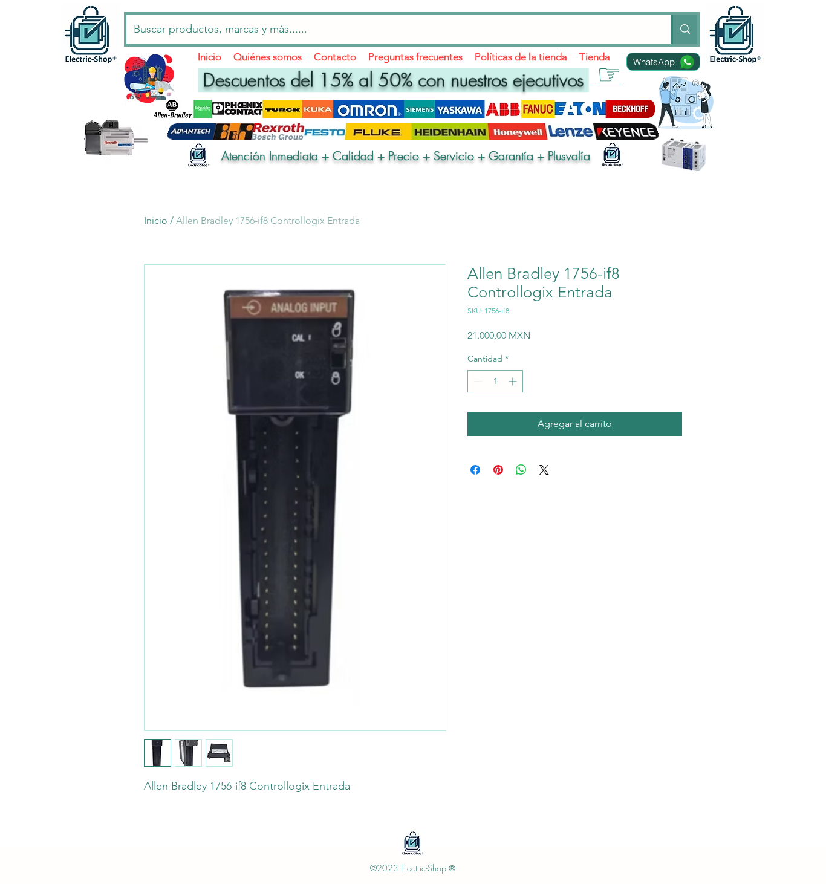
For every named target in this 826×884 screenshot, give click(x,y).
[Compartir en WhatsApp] (521, 470)
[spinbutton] (495, 381)
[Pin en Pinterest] (498, 470)
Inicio (155, 220)
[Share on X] (544, 470)
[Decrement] (476, 381)
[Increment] (513, 381)
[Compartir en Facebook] (475, 470)
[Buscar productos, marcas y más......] (684, 29)
